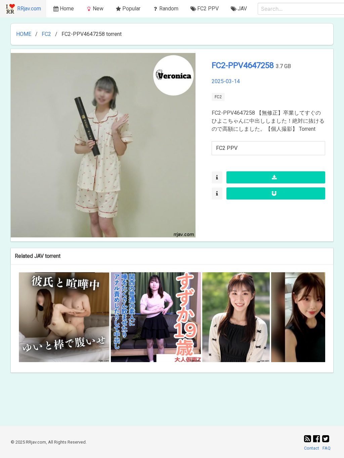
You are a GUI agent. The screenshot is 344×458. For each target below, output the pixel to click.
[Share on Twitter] (325, 439)
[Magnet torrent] (275, 193)
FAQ (326, 448)
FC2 (46, 34)
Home (67, 8)
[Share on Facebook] (317, 439)
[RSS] (308, 439)
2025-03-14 (226, 81)
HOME (23, 34)
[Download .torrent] (275, 177)
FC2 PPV (227, 148)
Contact (311, 448)
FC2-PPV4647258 (244, 65)
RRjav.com (29, 8)
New (98, 8)
